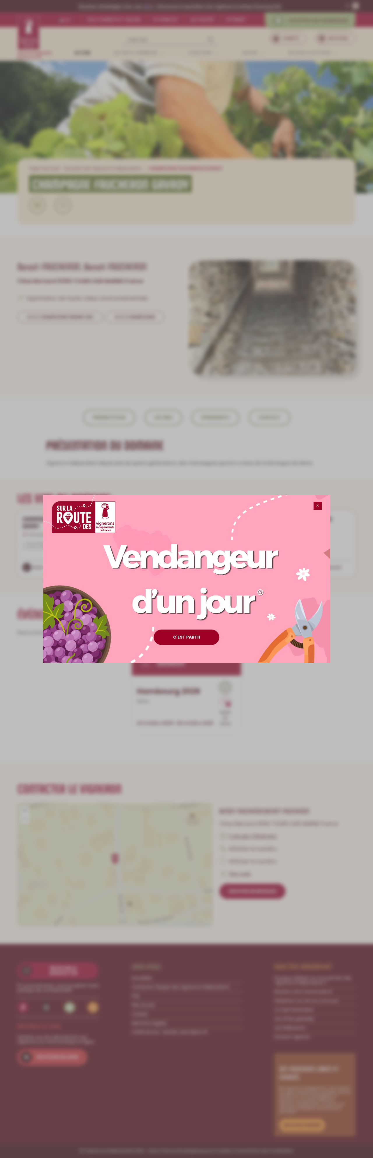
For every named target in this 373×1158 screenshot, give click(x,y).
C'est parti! (186, 637)
